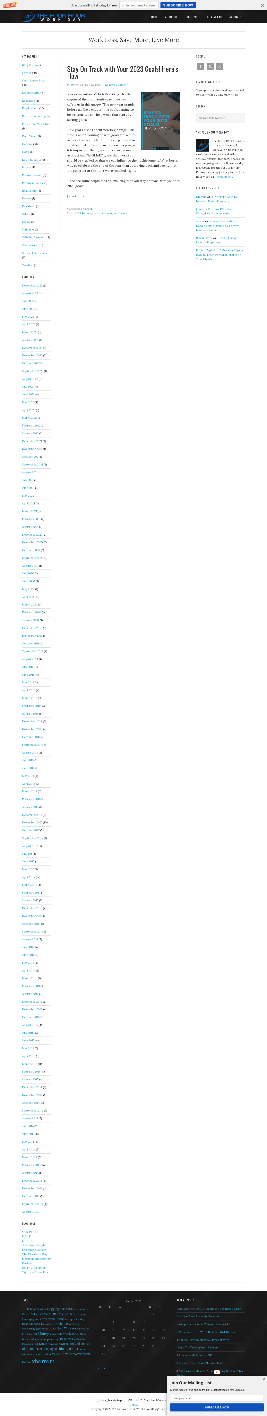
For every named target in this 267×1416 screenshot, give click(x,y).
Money (26, 167)
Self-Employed (47, 1349)
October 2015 (31, 1017)
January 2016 (30, 994)
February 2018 (31, 799)
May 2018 (28, 776)
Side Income (30, 245)
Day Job (63, 1314)
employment (33, 1319)
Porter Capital (205, 250)
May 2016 (28, 962)
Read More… (224, 176)
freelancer (47, 1323)
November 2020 (32, 542)
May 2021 (28, 495)
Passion (65, 1339)
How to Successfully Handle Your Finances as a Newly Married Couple (217, 226)
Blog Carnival (30, 65)
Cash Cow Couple (33, 1245)
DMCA (133, 1404)
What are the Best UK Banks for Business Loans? (209, 1308)
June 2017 (28, 861)
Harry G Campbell (34, 1267)
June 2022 (28, 394)
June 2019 (28, 674)
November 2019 (32, 635)
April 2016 (28, 970)
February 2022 (31, 425)
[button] (133, 5)
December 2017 (32, 815)
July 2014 (28, 1126)
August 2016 (30, 939)
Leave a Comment (116, 84)
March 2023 (29, 332)
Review (26, 198)
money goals (56, 1334)
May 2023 (28, 316)
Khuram (201, 197)
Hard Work (64, 1328)
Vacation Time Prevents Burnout (198, 1316)
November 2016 (32, 916)
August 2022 (30, 379)
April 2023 (28, 324)
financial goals (31, 1324)
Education (28, 100)
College (34, 1314)
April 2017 (28, 877)
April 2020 (29, 597)
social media (38, 1354)
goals (52, 1328)
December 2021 (32, 441)
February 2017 (31, 892)
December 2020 (32, 534)
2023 (78, 213)
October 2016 (31, 923)
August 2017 (30, 846)
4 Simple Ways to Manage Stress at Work (203, 1340)
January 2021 (30, 527)
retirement (53, 1344)
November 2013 (32, 1188)
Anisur (200, 221)
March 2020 (30, 604)
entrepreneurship (52, 1319)
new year (106, 213)
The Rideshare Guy (34, 1254)
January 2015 (30, 1079)
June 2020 (28, 581)
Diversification (31, 93)
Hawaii (76, 1328)
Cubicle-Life (48, 1314)
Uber (48, 1354)
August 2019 (30, 659)
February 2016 (31, 986)
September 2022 (32, 371)
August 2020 (30, 565)
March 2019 (29, 698)
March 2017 (29, 884)
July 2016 (28, 947)
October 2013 (30, 1196)
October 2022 (31, 363)
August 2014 (30, 1118)
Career (87, 209)
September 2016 (32, 931)
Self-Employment (33, 237)
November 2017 (32, 822)
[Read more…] (77, 196)
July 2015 (28, 1033)
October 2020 (31, 550)
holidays (85, 1328)
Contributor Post (33, 80)
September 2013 (32, 1204)
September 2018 (32, 744)
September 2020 (33, 558)
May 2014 (28, 1141)
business (66, 1309)
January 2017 (30, 900)
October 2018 (31, 737)
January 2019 (30, 713)
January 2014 (30, 1173)
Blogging (53, 1309)
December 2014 (32, 1087)
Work (68, 1354)
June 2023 (28, 309)
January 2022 (30, 433)
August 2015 (30, 1025)
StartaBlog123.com (34, 1250)
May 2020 (28, 589)
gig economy (42, 1328)
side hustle (66, 1348)
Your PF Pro (30, 1232)
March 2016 (29, 978)
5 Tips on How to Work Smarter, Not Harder (206, 1332)
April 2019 (28, 690)
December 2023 (32, 285)
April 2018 (28, 783)
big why (87, 213)
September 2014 (32, 1110)
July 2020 (28, 573)
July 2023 (28, 301)
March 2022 (29, 417)
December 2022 (32, 348)
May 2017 (28, 869)
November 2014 (32, 1095)
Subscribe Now (178, 5)
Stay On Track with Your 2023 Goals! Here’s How (122, 72)
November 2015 (32, 1009)
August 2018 (30, 752)
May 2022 (28, 402)
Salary (26, 214)
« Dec (102, 1368)
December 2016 (32, 908)
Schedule (28, 229)
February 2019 (31, 706)
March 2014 (29, 1157)
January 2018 (30, 807)
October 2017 (30, 830)
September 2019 (32, 651)
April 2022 (28, 410)
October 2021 (30, 456)
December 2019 (32, 628)
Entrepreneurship (34, 116)
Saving (26, 222)
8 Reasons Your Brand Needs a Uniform (202, 1363)
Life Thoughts (31, 159)
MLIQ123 (27, 1241)
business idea (80, 1309)
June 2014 (28, 1134)
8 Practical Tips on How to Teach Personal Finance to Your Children (220, 255)
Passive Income (32, 175)
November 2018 (32, 729)
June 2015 (28, 1040)
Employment (30, 108)
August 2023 (30, 293)
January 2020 (30, 620)
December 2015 (32, 1001)
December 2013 (32, 1180)
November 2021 (32, 449)
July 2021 (27, 480)
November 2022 (32, 355)
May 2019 (28, 682)
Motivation (71, 1333)
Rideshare (28, 206)
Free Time (29, 136)
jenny (199, 209)
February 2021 (31, 519)
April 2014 (28, 1149)
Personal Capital (33, 183)
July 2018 (28, 760)
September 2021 (32, 464)
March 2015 (29, 1064)
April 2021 (28, 503)
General (27, 144)
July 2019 (28, 667)
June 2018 (28, 768)
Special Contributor (35, 253)
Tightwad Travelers (35, 1272)
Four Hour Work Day (36, 124)
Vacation (27, 265)
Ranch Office (204, 238)
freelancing (28, 1328)
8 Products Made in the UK (194, 1355)
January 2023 (30, 340)
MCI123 (26, 1236)
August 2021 (30, 472)
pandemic (53, 1339)
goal (96, 213)
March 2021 (29, 511)
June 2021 (28, 488)
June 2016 (28, 955)
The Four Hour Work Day (53, 16)
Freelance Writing (66, 1324)
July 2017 (27, 853)
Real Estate (29, 190)
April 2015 (28, 1056)
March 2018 (29, 791)
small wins (120, 213)
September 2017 (32, 838)
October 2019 (31, 643)
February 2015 (31, 1071)
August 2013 (30, 1212)
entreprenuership (74, 1319)
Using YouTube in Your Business (198, 1347)
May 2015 (28, 1048)
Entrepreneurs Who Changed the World (203, 1324)
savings (64, 1344)
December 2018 (32, 721)
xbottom (43, 1361)
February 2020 (31, 612)
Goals (26, 152)
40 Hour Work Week (34, 1309)
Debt (72, 1314)
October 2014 (31, 1102)
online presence (39, 1339)
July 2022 (28, 386)
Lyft (35, 1334)
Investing (27, 1333)
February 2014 (31, 1165)
